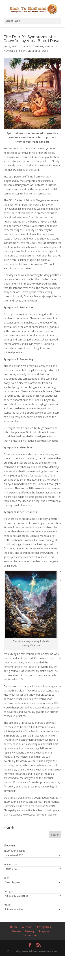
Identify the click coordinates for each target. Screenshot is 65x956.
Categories (44, 927)
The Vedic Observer (31, 46)
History (29, 931)
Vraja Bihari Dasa (38, 50)
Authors (27, 927)
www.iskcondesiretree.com (40, 951)
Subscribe (30, 935)
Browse (16, 931)
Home (14, 927)
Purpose (44, 931)
